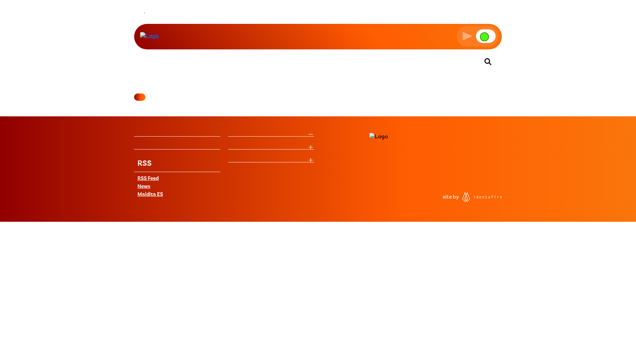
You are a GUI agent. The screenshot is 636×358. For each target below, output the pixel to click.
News (143, 186)
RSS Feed (148, 178)
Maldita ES (150, 194)
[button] (477, 36)
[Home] (149, 36)
